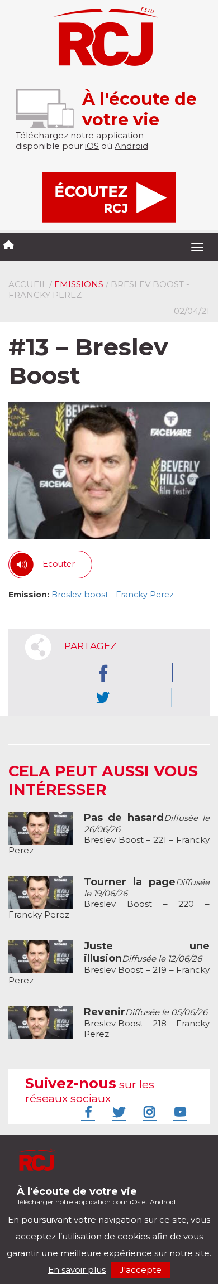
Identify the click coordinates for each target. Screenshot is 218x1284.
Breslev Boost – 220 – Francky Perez (109, 898)
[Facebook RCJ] (86, 1111)
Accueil (27, 284)
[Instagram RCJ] (148, 1111)
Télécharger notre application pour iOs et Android (96, 1195)
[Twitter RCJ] (117, 1111)
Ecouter (58, 564)
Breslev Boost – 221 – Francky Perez (109, 834)
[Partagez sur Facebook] (103, 672)
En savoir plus (77, 1269)
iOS (92, 146)
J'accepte (141, 1269)
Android (131, 146)
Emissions (78, 284)
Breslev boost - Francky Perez (112, 595)
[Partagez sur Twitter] (103, 697)
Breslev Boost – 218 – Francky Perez (147, 1023)
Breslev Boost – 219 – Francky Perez (109, 963)
